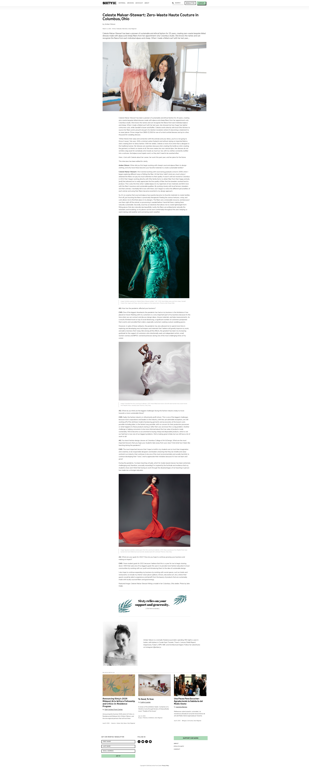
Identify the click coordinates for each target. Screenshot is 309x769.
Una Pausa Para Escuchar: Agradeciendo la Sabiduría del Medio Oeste (188, 701)
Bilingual (184, 720)
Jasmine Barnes (181, 707)
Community (190, 720)
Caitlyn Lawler (145, 702)
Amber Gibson (110, 24)
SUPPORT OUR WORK (190, 738)
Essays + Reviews (143, 717)
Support (201, 3)
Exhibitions (151, 717)
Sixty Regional (132, 28)
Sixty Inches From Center (114, 709)
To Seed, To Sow (146, 699)
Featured (118, 28)
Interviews (125, 28)
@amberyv (157, 647)
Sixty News (124, 723)
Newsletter (190, 3)
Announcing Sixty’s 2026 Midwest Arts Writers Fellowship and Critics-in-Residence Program (119, 702)
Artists (114, 28)
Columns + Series (115, 723)
